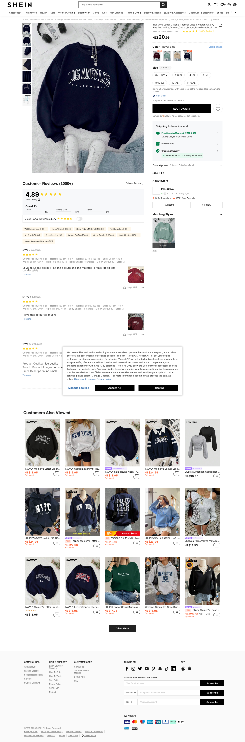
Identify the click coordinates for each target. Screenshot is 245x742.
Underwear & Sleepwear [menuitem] (201, 12)
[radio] (156, 55)
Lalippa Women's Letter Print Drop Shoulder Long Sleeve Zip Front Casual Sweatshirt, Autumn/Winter (82, 541)
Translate (26, 274)
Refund (52, 692)
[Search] (163, 4)
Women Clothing (54, 19)
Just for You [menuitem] (31, 12)
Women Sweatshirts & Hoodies (78, 19)
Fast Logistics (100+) (119, 229)
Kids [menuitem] (104, 12)
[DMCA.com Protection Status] (135, 728)
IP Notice (51, 736)
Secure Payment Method (81, 671)
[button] (229, 5)
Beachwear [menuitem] (84, 12)
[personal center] (209, 5)
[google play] (189, 670)
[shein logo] (20, 4)
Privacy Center (31, 731)
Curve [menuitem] (96, 12)
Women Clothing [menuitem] (66, 12)
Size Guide (54, 680)
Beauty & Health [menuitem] (152, 12)
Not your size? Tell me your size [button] (167, 100)
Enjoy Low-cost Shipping (56, 667)
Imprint (62, 736)
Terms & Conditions (94, 731)
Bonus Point (79, 677)
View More (122, 628)
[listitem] (163, 233)
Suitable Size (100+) (128, 235)
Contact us (79, 667)
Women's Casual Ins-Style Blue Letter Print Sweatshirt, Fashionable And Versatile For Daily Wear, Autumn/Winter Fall (162, 607)
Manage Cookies (74, 731)
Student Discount (32, 683)
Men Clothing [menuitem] (116, 12)
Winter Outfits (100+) (78, 235)
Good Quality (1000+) (103, 235)
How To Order (55, 672)
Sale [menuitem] (52, 12)
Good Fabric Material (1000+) (90, 229)
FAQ (76, 681)
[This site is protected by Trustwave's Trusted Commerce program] (126, 728)
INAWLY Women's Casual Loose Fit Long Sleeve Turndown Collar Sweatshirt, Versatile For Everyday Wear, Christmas (162, 468)
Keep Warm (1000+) (61, 229)
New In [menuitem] (43, 12)
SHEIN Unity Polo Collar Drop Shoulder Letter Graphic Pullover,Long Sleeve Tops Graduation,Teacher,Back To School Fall (162, 538)
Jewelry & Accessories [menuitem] (175, 12)
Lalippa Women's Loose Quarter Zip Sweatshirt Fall (202, 610)
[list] (151, 668)
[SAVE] (218, 108)
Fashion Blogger (31, 671)
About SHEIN (30, 667)
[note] (122, 533)
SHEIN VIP (54, 688)
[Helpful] (124, 287)
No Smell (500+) (32, 235)
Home (25, 19)
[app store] (183, 670)
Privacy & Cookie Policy (51, 731)
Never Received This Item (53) (38, 241)
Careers (28, 679)
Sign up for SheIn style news (140, 677)
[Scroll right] (235, 12)
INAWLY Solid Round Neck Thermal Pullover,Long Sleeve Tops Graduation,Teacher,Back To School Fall (122, 471)
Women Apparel (37, 19)
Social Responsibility (33, 675)
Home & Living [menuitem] (133, 12)
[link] (215, 4)
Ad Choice (73, 736)
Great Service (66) (54, 235)
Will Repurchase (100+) (35, 229)
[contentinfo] (174, 722)
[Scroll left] (231, 12)
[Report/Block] (142, 287)
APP (183, 662)
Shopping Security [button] (171, 151)
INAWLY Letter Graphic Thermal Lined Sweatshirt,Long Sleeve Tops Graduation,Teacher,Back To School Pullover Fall (82, 607)
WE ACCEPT (130, 716)
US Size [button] (163, 67)
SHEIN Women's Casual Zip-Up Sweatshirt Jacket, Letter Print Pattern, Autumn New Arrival (42, 538)
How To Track (55, 676)
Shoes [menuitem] (220, 12)
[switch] (79, 219)
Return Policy (55, 684)
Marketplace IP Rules (34, 736)
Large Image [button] (215, 46)
